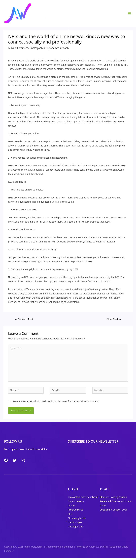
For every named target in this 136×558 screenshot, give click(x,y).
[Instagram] (23, 460)
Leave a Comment (18, 47)
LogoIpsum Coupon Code (113, 509)
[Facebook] (6, 460)
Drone (71, 505)
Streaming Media (77, 518)
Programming (75, 509)
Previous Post (24, 319)
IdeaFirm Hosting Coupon (113, 497)
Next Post (114, 319)
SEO (70, 513)
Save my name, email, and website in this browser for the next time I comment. (56, 401)
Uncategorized (37, 47)
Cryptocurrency (76, 501)
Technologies (75, 522)
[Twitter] (14, 460)
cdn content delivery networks (83, 497)
